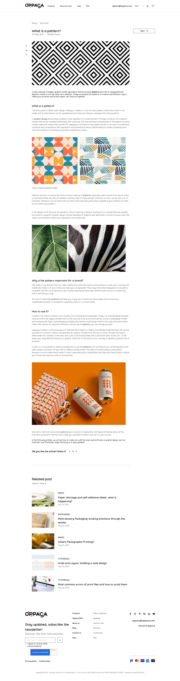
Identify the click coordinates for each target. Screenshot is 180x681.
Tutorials (44, 23)
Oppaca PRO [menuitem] (77, 618)
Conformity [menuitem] (97, 633)
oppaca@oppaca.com (122, 6)
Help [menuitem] (74, 638)
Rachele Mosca (53, 34)
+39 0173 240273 (146, 626)
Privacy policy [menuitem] (30, 661)
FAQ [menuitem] (94, 638)
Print (61, 493)
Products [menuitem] (76, 613)
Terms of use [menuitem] (98, 623)
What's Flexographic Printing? (76, 541)
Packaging (64, 514)
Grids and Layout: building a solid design (82, 563)
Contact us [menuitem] (76, 633)
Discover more (66, 6)
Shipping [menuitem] (96, 618)
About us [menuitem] (75, 623)
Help (79, 6)
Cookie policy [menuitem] (44, 661)
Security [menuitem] (96, 628)
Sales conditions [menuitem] (100, 613)
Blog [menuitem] (74, 628)
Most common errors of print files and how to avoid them (92, 584)
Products (51, 6)
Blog (34, 23)
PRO (88, 6)
